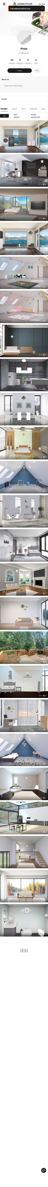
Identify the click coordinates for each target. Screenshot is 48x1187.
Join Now (42, 4)
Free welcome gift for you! (20, 8)
